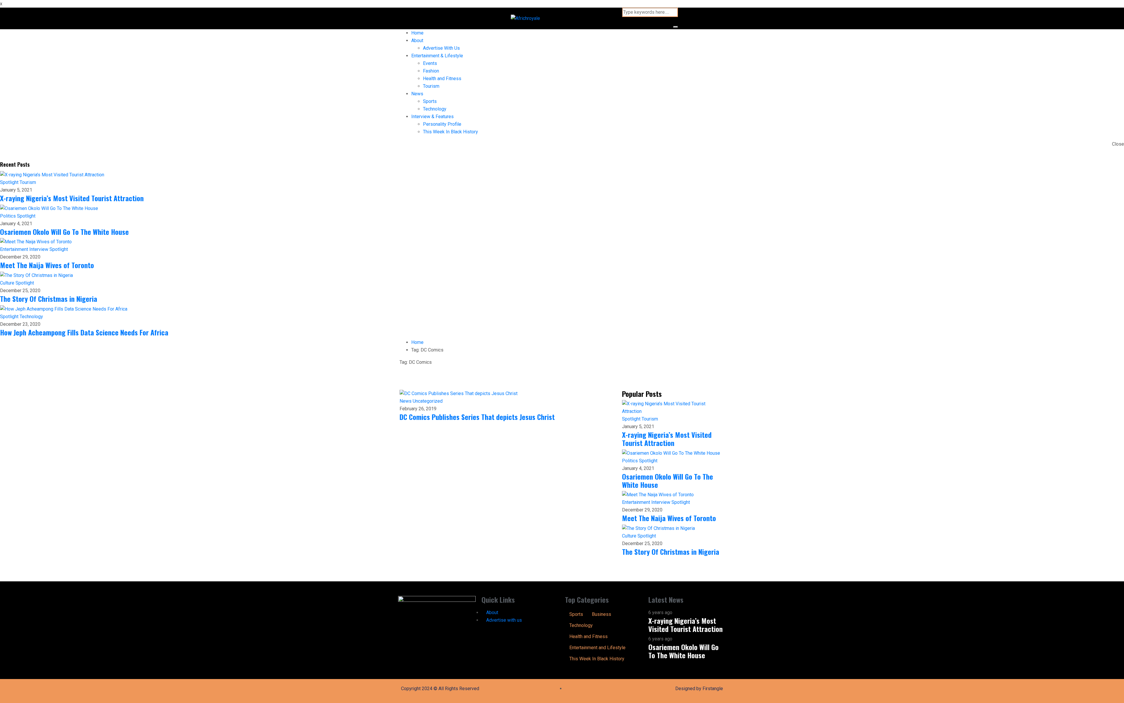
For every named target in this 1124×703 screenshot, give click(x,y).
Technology (434, 109)
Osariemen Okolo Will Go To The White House (64, 231)
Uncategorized (428, 401)
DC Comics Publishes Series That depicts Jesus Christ (477, 416)
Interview (39, 249)
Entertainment (14, 249)
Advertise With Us (441, 48)
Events (430, 63)
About (417, 40)
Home (417, 33)
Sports (430, 101)
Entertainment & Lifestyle (437, 55)
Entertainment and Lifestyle (597, 647)
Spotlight (10, 182)
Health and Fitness (442, 78)
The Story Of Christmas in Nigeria (48, 298)
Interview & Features (432, 116)
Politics (8, 216)
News (417, 94)
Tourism (431, 86)
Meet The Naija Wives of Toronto (47, 265)
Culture (8, 283)
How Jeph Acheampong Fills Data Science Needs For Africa (84, 332)
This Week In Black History (450, 132)
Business (601, 614)
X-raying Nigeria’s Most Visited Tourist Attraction (72, 198)
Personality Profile (442, 124)
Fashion (431, 71)
